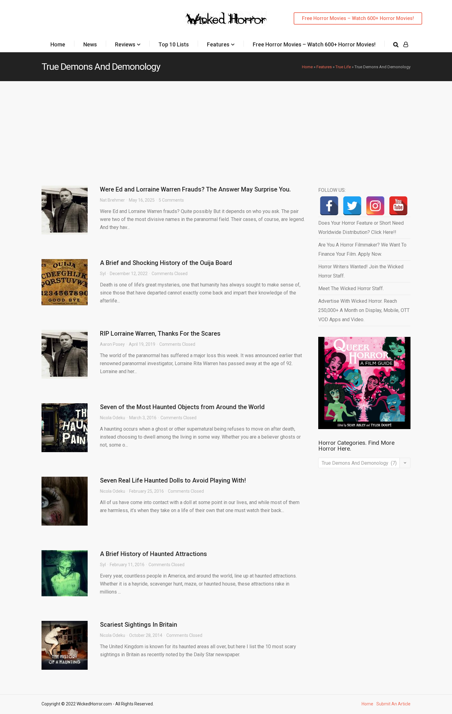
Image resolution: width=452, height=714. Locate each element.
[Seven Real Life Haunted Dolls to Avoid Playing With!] (65, 501)
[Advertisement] (226, 127)
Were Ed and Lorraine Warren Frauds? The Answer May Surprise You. (195, 189)
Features (218, 44)
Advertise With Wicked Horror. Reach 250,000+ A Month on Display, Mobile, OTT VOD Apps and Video (364, 310)
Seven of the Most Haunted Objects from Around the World (182, 407)
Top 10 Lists (173, 44)
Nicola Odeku (112, 417)
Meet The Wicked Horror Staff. (351, 288)
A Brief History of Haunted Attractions (153, 554)
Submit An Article (393, 704)
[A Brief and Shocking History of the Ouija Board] (65, 282)
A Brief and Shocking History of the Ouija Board (166, 262)
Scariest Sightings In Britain (138, 624)
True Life (343, 67)
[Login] (405, 44)
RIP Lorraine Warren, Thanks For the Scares (160, 333)
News (90, 44)
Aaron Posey (112, 344)
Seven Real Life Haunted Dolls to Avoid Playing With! (173, 480)
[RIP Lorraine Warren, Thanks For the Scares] (65, 354)
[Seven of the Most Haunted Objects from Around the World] (65, 427)
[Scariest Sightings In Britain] (65, 645)
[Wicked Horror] (226, 18)
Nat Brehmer (112, 200)
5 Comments (171, 200)
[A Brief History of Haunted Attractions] (65, 573)
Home (57, 44)
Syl (103, 273)
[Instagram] (375, 205)
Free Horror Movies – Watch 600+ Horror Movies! (358, 18)
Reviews (125, 44)
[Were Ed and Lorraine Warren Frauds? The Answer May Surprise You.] (65, 210)
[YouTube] (398, 205)
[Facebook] (329, 205)
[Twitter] (352, 205)
